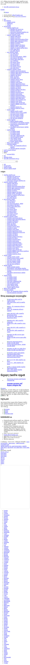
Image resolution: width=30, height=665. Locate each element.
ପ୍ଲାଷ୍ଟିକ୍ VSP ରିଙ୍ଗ (15, 86)
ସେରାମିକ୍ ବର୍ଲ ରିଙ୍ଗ (15, 43)
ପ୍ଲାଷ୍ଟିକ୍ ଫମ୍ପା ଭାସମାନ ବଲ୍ (18, 99)
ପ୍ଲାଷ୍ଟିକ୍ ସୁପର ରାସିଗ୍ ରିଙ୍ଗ (17, 98)
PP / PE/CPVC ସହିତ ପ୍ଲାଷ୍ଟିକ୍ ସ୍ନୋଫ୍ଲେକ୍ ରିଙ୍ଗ (15, 317)
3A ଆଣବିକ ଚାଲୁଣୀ (15, 131)
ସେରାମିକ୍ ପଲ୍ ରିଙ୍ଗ (15, 38)
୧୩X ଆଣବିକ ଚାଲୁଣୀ (15, 138)
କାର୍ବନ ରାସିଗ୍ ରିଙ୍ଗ (15, 49)
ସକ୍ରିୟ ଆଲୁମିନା (11, 119)
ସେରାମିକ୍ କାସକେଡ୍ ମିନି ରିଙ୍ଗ (17, 45)
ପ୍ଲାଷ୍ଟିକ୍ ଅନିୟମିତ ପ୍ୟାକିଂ (14, 69)
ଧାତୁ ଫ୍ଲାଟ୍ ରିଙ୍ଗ (14, 68)
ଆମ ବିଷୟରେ (7, 20)
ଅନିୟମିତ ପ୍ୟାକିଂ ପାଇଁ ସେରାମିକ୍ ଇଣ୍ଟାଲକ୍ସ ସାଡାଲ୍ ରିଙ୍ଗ (15, 356)
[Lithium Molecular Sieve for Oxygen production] (16, 380)
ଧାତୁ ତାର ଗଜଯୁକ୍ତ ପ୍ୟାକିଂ (17, 115)
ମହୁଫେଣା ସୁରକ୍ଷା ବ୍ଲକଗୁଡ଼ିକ (18, 148)
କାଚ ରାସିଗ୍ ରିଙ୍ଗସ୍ (15, 50)
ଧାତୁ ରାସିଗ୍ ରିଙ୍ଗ (14, 53)
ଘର (5, 19)
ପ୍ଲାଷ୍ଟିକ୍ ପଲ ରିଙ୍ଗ (15, 75)
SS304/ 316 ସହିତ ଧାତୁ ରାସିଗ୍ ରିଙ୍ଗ (15, 350)
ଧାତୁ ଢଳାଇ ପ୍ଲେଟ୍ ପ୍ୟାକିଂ (17, 114)
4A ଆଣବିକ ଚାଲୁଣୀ (15, 132)
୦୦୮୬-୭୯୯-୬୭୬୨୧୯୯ (20, 16)
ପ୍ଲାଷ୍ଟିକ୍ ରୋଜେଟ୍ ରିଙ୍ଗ (16, 79)
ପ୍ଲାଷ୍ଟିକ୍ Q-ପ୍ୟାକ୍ (15, 81)
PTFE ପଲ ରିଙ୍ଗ (14, 76)
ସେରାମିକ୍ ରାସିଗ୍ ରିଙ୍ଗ (15, 36)
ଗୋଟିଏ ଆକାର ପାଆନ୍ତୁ (10, 150)
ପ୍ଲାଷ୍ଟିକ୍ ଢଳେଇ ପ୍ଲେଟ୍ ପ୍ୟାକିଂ (18, 112)
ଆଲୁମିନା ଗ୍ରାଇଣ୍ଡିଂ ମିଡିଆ (17, 33)
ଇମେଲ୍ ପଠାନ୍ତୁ (4, 452)
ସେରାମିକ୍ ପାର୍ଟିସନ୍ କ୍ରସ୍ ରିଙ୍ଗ (17, 46)
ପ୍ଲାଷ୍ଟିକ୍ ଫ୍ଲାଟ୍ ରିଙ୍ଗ (16, 101)
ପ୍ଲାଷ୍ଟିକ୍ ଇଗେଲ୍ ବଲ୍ (16, 107)
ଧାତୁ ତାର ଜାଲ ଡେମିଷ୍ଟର (16, 118)
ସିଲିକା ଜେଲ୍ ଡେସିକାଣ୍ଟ (13, 142)
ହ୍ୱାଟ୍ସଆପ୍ (3, 453)
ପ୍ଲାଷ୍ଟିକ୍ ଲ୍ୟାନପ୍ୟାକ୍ (16, 94)
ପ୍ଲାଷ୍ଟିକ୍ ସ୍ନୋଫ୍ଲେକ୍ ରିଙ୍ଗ (17, 84)
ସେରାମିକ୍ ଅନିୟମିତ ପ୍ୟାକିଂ (13, 35)
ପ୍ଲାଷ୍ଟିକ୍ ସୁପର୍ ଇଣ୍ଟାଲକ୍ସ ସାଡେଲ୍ (19, 72)
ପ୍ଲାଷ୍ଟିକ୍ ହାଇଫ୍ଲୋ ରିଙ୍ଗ (17, 92)
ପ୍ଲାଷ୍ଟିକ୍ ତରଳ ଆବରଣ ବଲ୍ (17, 102)
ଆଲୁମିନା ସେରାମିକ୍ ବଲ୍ (12, 28)
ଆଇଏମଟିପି (10, 447)
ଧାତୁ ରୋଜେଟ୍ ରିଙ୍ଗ (15, 62)
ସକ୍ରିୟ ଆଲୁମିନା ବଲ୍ (6, 446)
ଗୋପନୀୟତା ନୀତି (5, 444)
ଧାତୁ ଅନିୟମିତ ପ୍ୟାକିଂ (12, 52)
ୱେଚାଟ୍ (2, 460)
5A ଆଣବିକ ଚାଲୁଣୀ (15, 134)
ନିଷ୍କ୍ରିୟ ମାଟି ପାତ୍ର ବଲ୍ (16, 29)
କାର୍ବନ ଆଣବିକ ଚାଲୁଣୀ (15, 140)
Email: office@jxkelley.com (11, 434)
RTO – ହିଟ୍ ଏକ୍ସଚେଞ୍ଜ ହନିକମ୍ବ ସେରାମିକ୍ (17, 291)
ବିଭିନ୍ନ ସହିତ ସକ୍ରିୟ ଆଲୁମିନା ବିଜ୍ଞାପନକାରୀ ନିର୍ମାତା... (14, 370)
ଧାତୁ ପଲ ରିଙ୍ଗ (14, 55)
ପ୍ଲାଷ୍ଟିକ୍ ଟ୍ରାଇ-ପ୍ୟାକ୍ (16, 82)
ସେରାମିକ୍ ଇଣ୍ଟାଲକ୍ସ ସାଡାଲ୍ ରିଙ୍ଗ (19, 39)
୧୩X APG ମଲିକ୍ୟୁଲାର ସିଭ (17, 135)
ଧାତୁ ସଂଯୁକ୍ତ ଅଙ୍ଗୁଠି (15, 66)
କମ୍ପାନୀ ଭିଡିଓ (11, 154)
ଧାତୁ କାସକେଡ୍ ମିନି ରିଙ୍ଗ (16, 58)
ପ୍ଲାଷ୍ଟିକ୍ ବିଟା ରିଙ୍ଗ (15, 91)
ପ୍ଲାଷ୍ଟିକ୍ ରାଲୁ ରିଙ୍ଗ (15, 88)
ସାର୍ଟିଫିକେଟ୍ (10, 23)
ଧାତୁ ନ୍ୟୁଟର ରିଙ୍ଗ (15, 63)
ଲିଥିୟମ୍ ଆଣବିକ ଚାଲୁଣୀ (16, 141)
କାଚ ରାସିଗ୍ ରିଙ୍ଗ (18, 447)
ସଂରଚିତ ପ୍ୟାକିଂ (11, 109)
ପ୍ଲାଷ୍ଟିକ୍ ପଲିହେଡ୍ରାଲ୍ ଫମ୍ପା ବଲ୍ (19, 85)
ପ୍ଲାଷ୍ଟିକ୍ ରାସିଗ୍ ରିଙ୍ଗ (16, 73)
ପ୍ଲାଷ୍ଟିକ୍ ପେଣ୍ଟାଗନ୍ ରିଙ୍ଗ (17, 108)
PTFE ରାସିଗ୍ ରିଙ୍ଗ (15, 78)
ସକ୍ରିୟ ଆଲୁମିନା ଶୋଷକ (16, 121)
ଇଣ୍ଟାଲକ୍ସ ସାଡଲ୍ (17, 446)
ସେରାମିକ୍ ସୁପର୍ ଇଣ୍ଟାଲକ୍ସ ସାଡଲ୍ (19, 40)
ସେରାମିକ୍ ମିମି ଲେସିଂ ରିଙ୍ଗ (16, 42)
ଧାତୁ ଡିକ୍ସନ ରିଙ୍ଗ (15, 65)
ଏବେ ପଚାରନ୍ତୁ (4, 406)
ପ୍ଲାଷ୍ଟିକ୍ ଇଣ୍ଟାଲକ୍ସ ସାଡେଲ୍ (18, 71)
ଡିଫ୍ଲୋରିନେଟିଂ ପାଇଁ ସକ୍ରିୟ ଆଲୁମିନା (19, 122)
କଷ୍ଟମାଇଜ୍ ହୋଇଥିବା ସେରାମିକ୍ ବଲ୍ (19, 32)
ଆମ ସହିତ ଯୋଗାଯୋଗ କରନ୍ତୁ (11, 7)
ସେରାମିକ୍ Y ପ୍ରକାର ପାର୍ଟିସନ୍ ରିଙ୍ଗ (19, 48)
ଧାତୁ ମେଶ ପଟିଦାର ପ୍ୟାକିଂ (16, 117)
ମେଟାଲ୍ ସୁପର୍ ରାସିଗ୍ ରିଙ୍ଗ (17, 59)
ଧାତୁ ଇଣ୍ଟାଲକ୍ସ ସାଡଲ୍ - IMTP (18, 56)
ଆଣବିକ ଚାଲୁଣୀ (11, 130)
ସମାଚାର (6, 151)
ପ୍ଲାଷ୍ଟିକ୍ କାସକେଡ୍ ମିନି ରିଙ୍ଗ (18, 89)
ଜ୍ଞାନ (5, 155)
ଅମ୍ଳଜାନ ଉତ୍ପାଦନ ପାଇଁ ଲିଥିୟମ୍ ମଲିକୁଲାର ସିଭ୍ (14, 384)
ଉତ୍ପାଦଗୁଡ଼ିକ (7, 26)
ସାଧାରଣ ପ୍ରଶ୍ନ (8, 157)
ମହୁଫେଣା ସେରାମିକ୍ (12, 144)
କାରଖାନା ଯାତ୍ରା (11, 22)
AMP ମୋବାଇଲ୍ (20, 443)
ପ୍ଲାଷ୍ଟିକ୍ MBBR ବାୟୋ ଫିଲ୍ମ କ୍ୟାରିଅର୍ (18, 251)
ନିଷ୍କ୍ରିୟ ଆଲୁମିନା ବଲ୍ (16, 30)
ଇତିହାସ (9, 25)
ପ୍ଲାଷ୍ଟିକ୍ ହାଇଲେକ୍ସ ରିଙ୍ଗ (17, 95)
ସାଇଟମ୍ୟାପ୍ (12, 443)
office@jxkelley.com (17, 15)
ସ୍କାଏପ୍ (3, 457)
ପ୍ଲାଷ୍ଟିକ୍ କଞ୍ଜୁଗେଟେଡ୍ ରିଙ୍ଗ (17, 96)
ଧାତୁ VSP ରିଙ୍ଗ (14, 61)
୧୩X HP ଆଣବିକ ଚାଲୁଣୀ (16, 137)
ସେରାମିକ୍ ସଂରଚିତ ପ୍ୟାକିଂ (16, 111)
